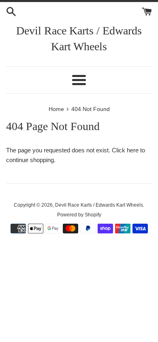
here (133, 150)
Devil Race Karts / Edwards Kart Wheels (79, 38)
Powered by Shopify (79, 215)
